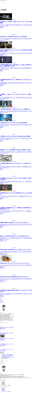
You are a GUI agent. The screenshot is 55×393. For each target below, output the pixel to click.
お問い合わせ (3, 384)
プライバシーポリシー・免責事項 (5, 385)
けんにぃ (1, 312)
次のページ (1, 298)
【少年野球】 (3, 383)
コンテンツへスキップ (3, 0)
